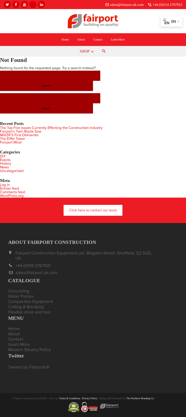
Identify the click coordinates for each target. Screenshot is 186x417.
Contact (97, 39)
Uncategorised (12, 171)
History (5, 163)
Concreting (18, 291)
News (4, 167)
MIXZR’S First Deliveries (19, 135)
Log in (5, 185)
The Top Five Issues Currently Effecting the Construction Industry (51, 128)
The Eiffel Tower (12, 139)
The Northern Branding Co (140, 398)
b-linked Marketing (165, 398)
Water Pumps (20, 296)
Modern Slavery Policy (29, 350)
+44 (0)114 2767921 (167, 5)
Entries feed (9, 188)
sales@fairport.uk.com (127, 5)
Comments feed (12, 192)
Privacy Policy (89, 398)
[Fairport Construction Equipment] (93, 28)
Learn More (118, 39)
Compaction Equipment (30, 301)
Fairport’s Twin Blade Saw (20, 131)
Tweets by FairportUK (29, 367)
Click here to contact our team (93, 210)
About (81, 39)
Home (65, 39)
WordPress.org (12, 196)
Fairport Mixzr (11, 142)
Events (5, 160)
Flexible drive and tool (29, 312)
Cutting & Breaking (26, 307)
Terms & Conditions (69, 398)
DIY (3, 156)
